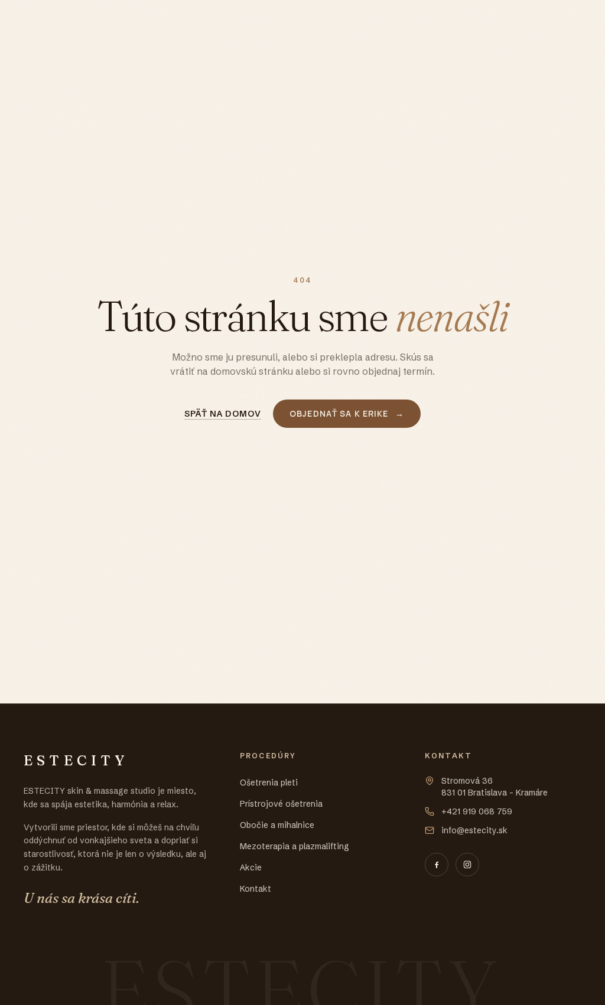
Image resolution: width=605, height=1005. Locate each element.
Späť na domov (223, 413)
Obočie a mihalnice (277, 825)
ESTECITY (63, 21)
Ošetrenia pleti (269, 782)
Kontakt (255, 888)
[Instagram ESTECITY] (467, 864)
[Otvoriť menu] (569, 21)
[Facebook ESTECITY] (436, 864)
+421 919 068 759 (476, 811)
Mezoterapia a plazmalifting (294, 846)
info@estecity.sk (474, 830)
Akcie (251, 867)
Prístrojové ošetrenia (281, 803)
